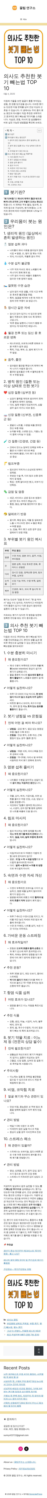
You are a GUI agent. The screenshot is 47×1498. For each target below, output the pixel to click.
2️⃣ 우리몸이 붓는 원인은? (15, 137)
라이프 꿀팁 (12, 1320)
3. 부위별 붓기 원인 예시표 (18, 151)
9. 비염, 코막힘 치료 (15, 182)
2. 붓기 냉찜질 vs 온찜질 (17, 160)
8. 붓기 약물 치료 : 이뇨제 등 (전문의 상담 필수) (24, 178)
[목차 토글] (38, 131)
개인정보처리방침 (27, 1469)
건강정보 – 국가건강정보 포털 (17, 1269)
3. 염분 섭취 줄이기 (15, 162)
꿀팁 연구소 (27, 8)
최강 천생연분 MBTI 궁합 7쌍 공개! (23, 1334)
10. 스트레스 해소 (14, 185)
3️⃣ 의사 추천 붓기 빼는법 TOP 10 (18, 154)
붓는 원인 (18, 1327)
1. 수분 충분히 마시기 (16, 157)
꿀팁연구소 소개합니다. (25, 1462)
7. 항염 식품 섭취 (14, 174)
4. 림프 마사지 (13, 165)
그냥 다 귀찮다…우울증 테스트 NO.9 (23, 1331)
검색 (39, 1351)
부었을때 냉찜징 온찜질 (18, 1323)
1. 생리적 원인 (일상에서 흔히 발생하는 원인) (24, 141)
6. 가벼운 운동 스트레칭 (17, 171)
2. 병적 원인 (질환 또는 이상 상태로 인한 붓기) (24, 147)
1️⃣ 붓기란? (9, 134)
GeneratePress (35, 1494)
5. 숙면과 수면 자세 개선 (17, 168)
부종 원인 (34, 1323)
